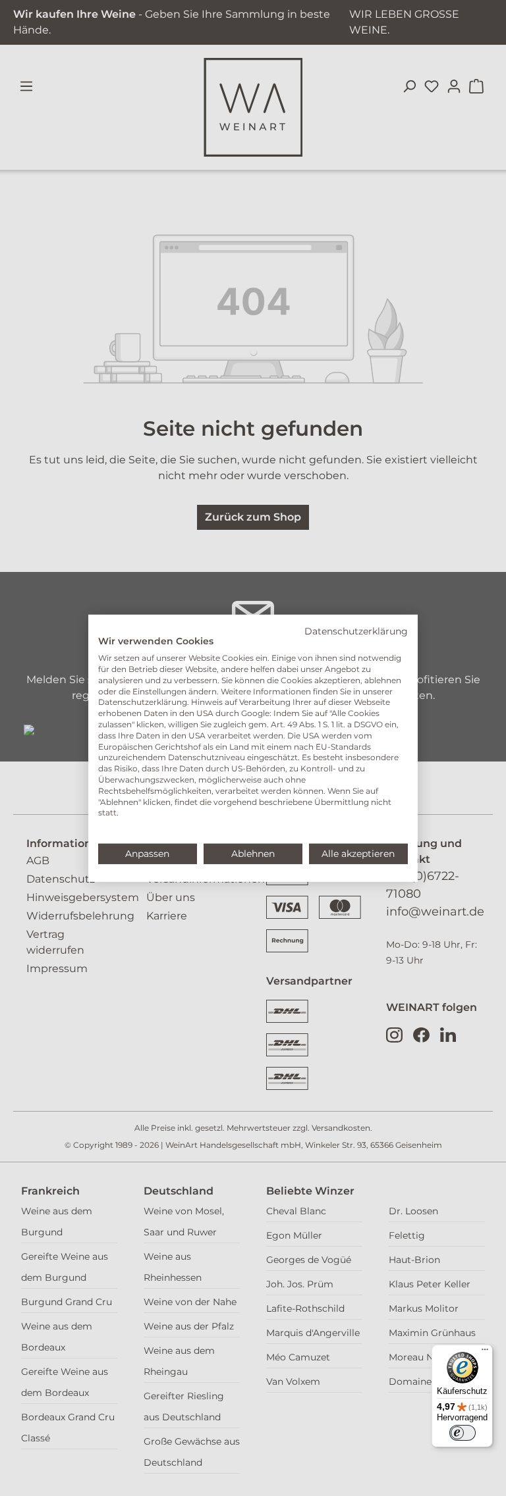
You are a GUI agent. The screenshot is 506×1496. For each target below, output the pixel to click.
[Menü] (485, 1352)
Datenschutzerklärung (356, 630)
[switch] (462, 1433)
